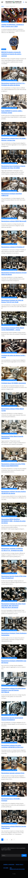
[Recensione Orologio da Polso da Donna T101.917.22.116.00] (14, 291)
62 (11, 839)
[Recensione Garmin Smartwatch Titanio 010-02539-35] (14, 708)
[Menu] (2, 2)
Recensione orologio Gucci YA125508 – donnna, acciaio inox (13, 139)
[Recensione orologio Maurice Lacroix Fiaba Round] (14, 817)
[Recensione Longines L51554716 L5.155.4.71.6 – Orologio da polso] (14, 539)
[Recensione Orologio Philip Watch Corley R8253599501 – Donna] (14, 318)
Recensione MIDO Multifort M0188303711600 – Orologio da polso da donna (13, 521)
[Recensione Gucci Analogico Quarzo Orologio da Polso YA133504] (14, 157)
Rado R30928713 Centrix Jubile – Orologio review (12, 112)
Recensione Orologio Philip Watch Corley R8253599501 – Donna (12, 329)
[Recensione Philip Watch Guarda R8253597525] (14, 427)
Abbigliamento (5, 21)
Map (11, 867)
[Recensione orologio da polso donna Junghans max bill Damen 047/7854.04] (14, 679)
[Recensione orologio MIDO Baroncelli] (14, 212)
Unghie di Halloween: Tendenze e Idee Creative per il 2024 (12, 25)
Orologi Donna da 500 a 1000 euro (9, 80)
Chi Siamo (5, 867)
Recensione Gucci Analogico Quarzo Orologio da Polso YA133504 (13, 167)
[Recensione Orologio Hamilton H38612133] (14, 184)
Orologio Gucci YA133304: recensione (13, 383)
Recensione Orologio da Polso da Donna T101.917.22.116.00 (12, 301)
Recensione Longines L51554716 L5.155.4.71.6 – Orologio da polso (12, 549)
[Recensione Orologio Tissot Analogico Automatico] (14, 624)
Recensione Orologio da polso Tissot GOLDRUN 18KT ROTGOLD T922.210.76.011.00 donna (13, 605)
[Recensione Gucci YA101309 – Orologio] (14, 789)
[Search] (26, 2)
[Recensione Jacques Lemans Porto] (14, 764)
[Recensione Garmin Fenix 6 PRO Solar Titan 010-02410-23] (14, 567)
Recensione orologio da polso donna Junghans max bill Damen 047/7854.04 (13, 690)
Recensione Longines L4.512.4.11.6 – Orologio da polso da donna (13, 84)
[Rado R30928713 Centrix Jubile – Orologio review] (14, 101)
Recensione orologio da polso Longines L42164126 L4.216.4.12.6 (12, 746)
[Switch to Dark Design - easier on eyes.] (24, 2)
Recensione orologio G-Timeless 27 (12, 247)
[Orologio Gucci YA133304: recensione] (14, 374)
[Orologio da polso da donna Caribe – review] (14, 346)
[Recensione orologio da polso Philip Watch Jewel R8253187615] (14, 455)
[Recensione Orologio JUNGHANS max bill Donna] (14, 651)
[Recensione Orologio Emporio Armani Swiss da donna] (14, 263)
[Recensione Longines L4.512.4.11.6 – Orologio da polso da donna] (14, 74)
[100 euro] (13, 2)
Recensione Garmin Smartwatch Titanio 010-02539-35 (12, 719)
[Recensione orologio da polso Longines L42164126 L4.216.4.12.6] (14, 736)
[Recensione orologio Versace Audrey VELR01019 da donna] (14, 482)
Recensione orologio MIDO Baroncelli (13, 221)
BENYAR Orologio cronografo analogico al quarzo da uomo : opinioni (11, 54)
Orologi (4, 49)
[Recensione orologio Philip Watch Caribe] (14, 399)
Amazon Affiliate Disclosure (17, 869)
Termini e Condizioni (8, 864)
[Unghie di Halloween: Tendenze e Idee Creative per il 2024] (14, 15)
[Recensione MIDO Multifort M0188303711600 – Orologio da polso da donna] (14, 510)
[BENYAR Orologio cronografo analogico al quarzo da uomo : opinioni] (14, 43)
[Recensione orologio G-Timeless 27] (14, 238)
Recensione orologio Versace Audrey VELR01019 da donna (13, 492)
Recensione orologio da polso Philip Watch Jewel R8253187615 (13, 465)
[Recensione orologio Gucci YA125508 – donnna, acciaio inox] (14, 129)
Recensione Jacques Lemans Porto (12, 773)
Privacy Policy (19, 864)
